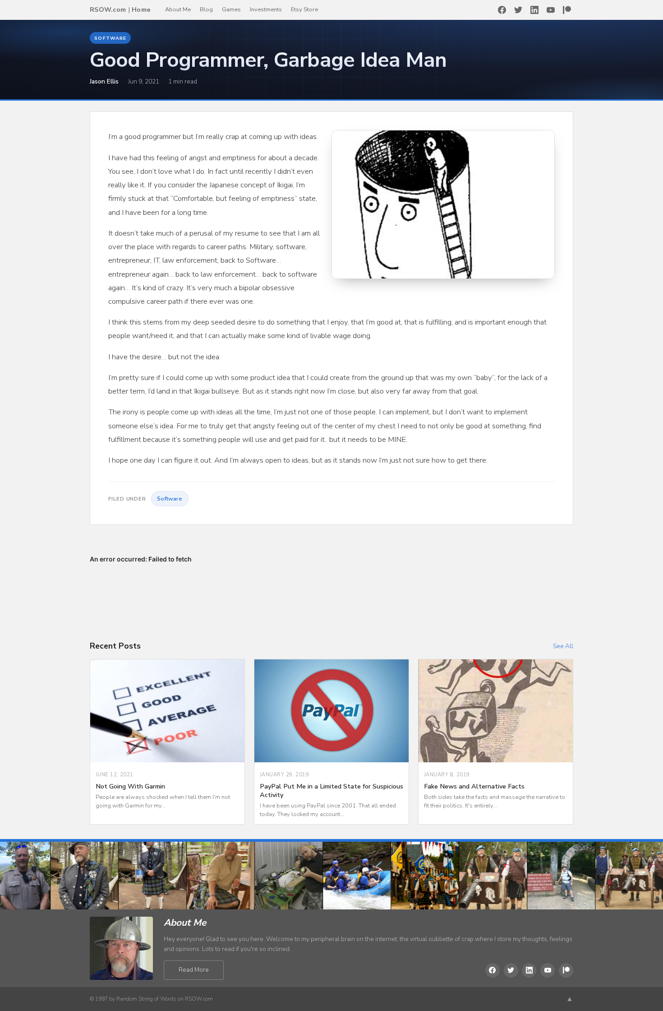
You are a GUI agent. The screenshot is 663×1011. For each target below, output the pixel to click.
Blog (206, 9)
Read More (194, 969)
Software (110, 38)
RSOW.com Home (120, 9)
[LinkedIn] (534, 10)
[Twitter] (518, 10)
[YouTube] (550, 10)
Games (231, 9)
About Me (178, 9)
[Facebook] (502, 10)
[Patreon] (567, 10)
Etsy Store (304, 9)
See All (563, 646)
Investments (266, 9)
